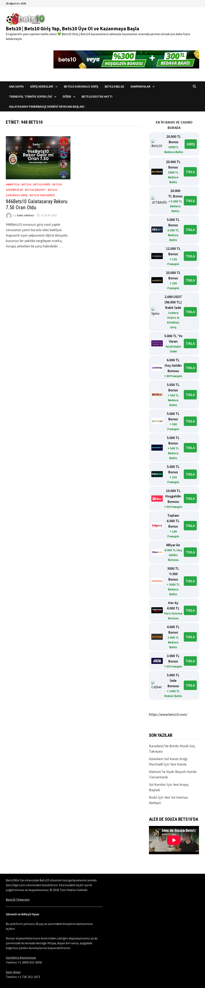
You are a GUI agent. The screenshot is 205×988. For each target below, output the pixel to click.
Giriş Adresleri (41, 86)
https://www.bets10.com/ (168, 714)
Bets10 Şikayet (35, 190)
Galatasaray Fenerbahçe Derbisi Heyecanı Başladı (46, 106)
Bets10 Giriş (41, 184)
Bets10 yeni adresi (42, 195)
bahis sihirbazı (25, 215)
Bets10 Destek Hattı (97, 96)
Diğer (67, 96)
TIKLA (190, 171)
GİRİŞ (191, 144)
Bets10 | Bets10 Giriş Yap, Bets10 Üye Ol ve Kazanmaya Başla (72, 28)
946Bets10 (12, 184)
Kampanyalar (140, 86)
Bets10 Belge (114, 86)
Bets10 (26, 184)
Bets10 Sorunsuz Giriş (81, 86)
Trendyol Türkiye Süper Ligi (30, 96)
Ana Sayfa (16, 86)
